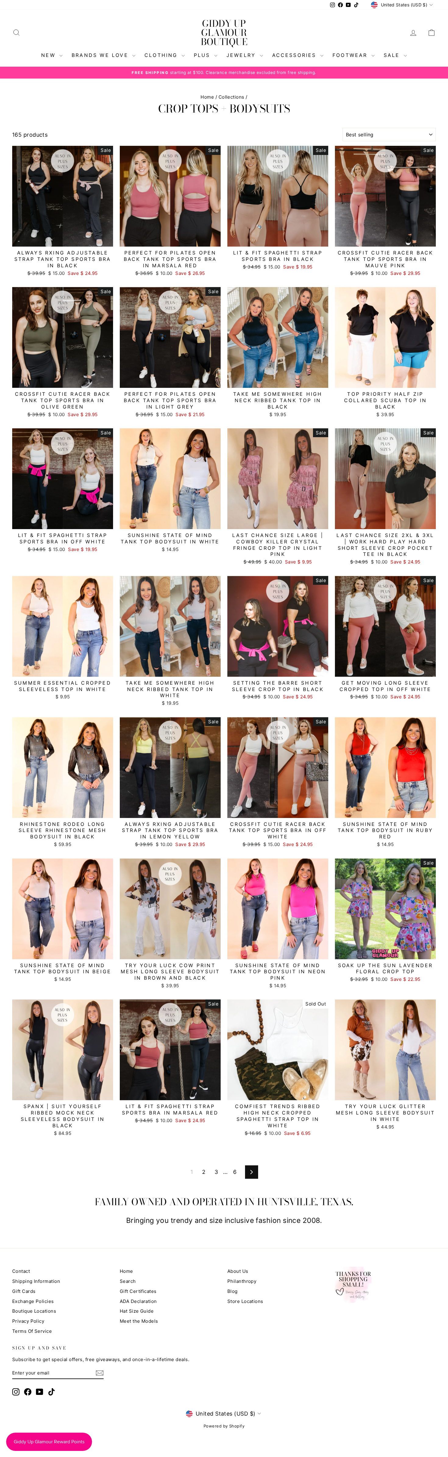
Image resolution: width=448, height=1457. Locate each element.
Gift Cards (24, 1291)
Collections (231, 97)
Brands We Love (101, 55)
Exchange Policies (33, 1301)
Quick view (62, 240)
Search (128, 1281)
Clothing (162, 55)
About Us (237, 1271)
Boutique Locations (34, 1311)
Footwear (351, 55)
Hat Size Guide (137, 1311)
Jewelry (242, 55)
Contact (21, 1271)
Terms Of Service (32, 1331)
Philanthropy (241, 1281)
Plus (203, 55)
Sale (393, 55)
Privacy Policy (28, 1321)
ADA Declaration (138, 1301)
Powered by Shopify (224, 1426)
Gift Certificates (138, 1291)
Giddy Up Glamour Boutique (224, 32)
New (49, 55)
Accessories (295, 55)
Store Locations (245, 1301)
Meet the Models (139, 1321)
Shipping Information (36, 1281)
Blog (232, 1291)
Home (207, 97)
